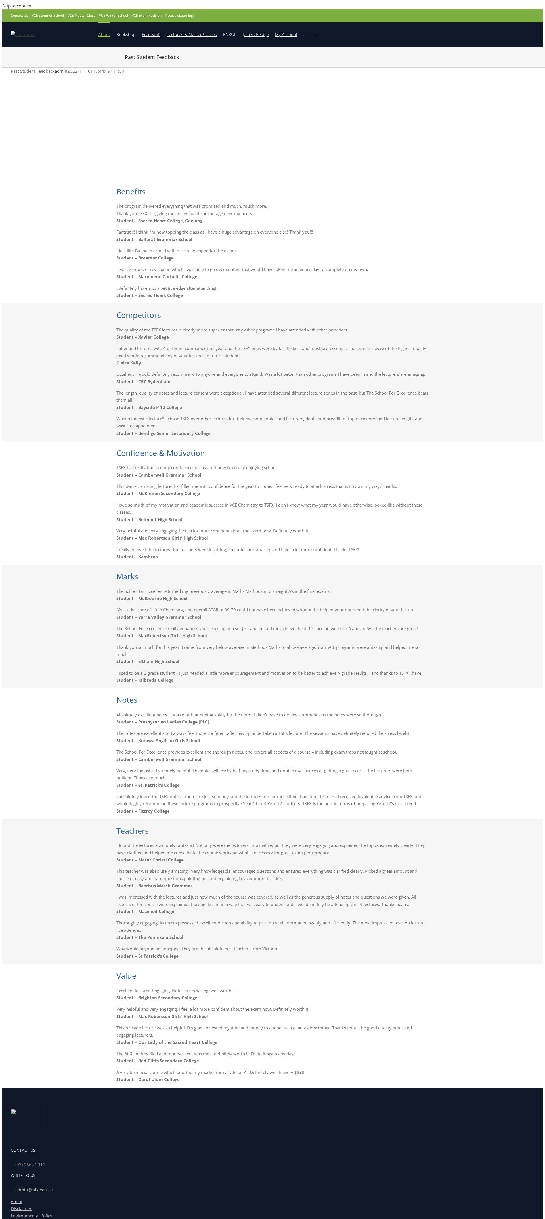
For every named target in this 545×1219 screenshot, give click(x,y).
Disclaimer (21, 1208)
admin (61, 71)
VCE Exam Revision (147, 15)
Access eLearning (179, 15)
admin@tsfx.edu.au (34, 1190)
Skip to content (17, 6)
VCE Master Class (81, 15)
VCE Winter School (113, 15)
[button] (315, 34)
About (16, 1201)
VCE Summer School (48, 15)
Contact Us (19, 15)
